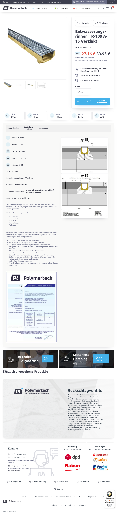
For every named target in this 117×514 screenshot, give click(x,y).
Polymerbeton (21, 184)
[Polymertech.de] (15, 8)
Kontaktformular (14, 470)
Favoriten (83, 23)
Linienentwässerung (42, 8)
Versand (68, 505)
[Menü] (113, 491)
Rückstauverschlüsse (83, 8)
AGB (24, 497)
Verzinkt (29, 178)
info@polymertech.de (53, 2)
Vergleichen (101, 23)
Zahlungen (81, 505)
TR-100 (15, 172)
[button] (111, 2)
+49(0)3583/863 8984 (14, 2)
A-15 (102, 117)
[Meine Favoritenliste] (107, 8)
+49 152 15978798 (30, 2)
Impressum (92, 497)
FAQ (79, 497)
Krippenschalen (62, 8)
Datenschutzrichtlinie (63, 497)
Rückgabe (54, 505)
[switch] (109, 505)
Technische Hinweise (40, 497)
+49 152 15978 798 (18, 457)
